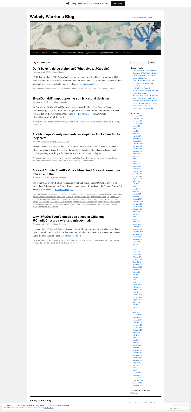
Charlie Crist (72, 240)
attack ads (62, 240)
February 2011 (137, 375)
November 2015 (138, 234)
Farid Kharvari (83, 240)
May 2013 (136, 310)
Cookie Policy (49, 408)
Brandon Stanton (59, 121)
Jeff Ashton (92, 199)
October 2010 (137, 383)
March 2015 (137, 254)
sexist (100, 88)
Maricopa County (110, 158)
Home (35, 52)
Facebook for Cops (98, 196)
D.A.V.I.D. (69, 196)
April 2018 (136, 163)
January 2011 (137, 378)
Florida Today (115, 196)
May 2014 (136, 279)
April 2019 (136, 133)
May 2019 (136, 131)
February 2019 (137, 138)
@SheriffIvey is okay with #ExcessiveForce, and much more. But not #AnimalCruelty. (145, 90)
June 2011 (136, 368)
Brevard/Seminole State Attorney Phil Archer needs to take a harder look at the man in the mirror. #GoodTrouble (145, 98)
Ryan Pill (53, 204)
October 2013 (137, 297)
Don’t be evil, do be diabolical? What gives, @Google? (71, 68)
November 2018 (138, 146)
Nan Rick (46, 243)
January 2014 (137, 289)
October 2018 (137, 148)
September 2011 (138, 360)
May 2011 (136, 370)
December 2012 (138, 322)
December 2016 (138, 201)
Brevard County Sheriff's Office (44, 196)
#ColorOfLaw (45, 194)
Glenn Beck (85, 158)
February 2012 (137, 347)
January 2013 (137, 320)
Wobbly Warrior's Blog (52, 16)
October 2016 (137, 206)
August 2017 (137, 181)
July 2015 (136, 244)
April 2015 (136, 252)
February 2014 (137, 287)
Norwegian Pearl (104, 201)
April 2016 (136, 221)
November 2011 (138, 355)
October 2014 (137, 267)
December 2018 (138, 143)
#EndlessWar (45, 88)
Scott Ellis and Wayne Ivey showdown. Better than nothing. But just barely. (144, 83)
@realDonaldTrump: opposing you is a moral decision (71, 98)
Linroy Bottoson (66, 201)
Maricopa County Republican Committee (48, 160)
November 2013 (138, 294)
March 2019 (137, 136)
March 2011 (137, 373)
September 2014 (138, 269)
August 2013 (137, 302)
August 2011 (137, 362)
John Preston (44, 201)
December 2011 (138, 352)
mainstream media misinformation (108, 240)
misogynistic (37, 243)
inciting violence (102, 121)
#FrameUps (55, 194)
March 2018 (137, 166)
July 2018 (136, 156)
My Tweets (134, 393)
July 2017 (136, 184)
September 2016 (138, 209)
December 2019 (138, 118)
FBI (108, 196)
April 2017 (136, 191)
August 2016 (137, 211)
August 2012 (137, 332)
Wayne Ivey (101, 204)
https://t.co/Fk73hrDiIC (79, 113)
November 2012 (138, 325)
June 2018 (136, 158)
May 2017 (136, 189)
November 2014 (138, 264)
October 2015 (137, 237)
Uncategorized (45, 158)
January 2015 (137, 259)
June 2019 (136, 128)
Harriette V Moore (68, 199)
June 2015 (136, 247)
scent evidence (63, 204)
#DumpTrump (75, 88)
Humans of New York (87, 121)
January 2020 (137, 116)
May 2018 (136, 161)
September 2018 (138, 151)
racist (95, 88)
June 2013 (136, 307)
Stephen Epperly (89, 204)
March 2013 (137, 315)
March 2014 (137, 284)
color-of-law (60, 196)
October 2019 (137, 123)
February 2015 (137, 257)
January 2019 (137, 141)
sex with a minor (76, 204)
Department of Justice (82, 196)
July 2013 (136, 305)
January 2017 (137, 199)
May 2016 (136, 219)
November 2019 (138, 121)
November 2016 (138, 204)
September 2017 (138, 179)
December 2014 (138, 262)
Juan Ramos (54, 201)
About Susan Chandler (49, 52)
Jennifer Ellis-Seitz (104, 199)
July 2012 (136, 335)
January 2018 (137, 171)
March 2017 (137, 194)
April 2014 (136, 282)
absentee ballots (74, 158)
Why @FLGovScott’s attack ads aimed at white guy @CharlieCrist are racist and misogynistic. (69, 218)
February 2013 (137, 317)
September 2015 (138, 239)
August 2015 (137, 242)
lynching (76, 201)
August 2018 (137, 153)
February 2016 (137, 226)
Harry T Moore (81, 199)
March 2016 (137, 224)
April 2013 (136, 312)
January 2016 (137, 229)
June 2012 (136, 337)
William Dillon (111, 204)
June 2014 (136, 277)
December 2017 (138, 174)
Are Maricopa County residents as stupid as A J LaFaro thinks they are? (77, 136)
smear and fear (75, 160)
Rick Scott (59, 243)
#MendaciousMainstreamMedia (92, 194)
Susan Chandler (59, 72)
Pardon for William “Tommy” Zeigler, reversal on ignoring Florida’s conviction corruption (96, 52)
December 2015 (138, 231)
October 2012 (137, 327)
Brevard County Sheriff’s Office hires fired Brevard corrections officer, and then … (77, 172)
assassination (116, 194)
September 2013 (138, 300)
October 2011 (137, 357)
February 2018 (137, 169)
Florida (92, 240)
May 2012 (136, 340)
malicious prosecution (88, 201)
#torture (54, 88)
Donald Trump (86, 88)
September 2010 (138, 385)
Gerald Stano (56, 199)
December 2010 (138, 380)
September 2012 (138, 330)
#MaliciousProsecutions (70, 194)
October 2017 (137, 176)
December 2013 (138, 292)
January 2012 (137, 350)
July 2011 (136, 365)
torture (60, 88)
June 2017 (136, 186)
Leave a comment (110, 88)
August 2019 (137, 126)
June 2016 (136, 216)
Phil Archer (115, 201)
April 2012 (136, 342)
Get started (118, 3)
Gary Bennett (45, 199)
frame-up (36, 199)
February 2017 (137, 196)
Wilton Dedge (38, 206)
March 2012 (137, 345)
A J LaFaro (63, 158)
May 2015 (136, 249)
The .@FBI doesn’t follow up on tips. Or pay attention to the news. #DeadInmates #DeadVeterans (145, 105)
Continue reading (89, 83)
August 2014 (137, 272)
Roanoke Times (43, 204)
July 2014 (136, 274)
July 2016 (136, 214)
